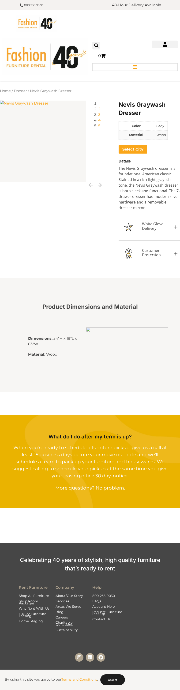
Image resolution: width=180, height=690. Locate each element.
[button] (96, 45)
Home (5, 91)
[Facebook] (101, 657)
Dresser (20, 91)
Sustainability (67, 630)
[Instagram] (79, 657)
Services (62, 601)
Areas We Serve (68, 606)
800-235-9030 (103, 596)
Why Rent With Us (34, 608)
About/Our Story (69, 596)
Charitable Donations (64, 623)
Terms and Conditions (79, 679)
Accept (112, 680)
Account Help (103, 606)
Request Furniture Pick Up (107, 613)
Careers (62, 617)
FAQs (96, 601)
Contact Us (101, 619)
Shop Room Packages (28, 602)
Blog (60, 612)
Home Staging (31, 621)
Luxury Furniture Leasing (32, 615)
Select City (132, 149)
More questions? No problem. (90, 488)
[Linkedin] (90, 657)
